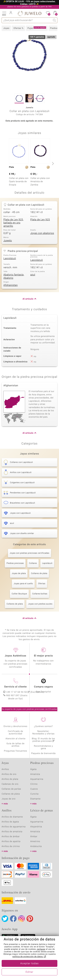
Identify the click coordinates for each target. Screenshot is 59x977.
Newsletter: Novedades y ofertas (43, 732)
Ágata (33, 769)
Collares (33, 563)
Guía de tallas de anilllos (16, 745)
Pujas (37, 28)
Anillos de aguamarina (14, 826)
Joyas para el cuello (23, 583)
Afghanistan (10, 285)
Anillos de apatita (11, 841)
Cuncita (34, 794)
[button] (4, 13)
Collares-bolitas (39, 593)
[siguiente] (52, 163)
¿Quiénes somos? (43, 726)
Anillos (5, 769)
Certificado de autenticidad (15, 732)
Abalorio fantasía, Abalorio (13, 276)
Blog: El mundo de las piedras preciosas (43, 740)
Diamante (35, 798)
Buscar (54, 20)
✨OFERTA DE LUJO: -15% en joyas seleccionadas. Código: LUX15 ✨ (29, 3)
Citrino (34, 784)
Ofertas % (18, 28)
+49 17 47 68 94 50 (16, 692)
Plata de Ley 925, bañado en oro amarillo (13, 223)
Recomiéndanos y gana (43, 747)
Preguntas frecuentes (15, 751)
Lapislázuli (9, 258)
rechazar (41, 949)
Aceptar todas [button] (29, 963)
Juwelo (7, 240)
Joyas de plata (19, 573)
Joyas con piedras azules (40, 604)
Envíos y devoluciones (15, 726)
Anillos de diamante (12, 816)
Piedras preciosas (15, 563)
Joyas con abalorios (42, 233)
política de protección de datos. (27, 956)
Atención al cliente (16, 738)
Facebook (13, 918)
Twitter (5, 918)
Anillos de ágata (10, 821)
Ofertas (41, 583)
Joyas (6, 28)
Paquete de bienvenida (43, 753)
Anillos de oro (9, 774)
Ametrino (35, 841)
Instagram (21, 918)
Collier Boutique (19, 593)
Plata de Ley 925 (40, 220)
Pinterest (30, 918)
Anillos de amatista (12, 831)
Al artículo (28, 299)
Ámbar (33, 836)
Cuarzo (34, 789)
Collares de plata (39, 573)
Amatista (35, 774)
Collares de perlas (11, 789)
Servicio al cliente (15, 687)
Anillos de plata (10, 779)
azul (32, 275)
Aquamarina (36, 779)
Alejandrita (36, 826)
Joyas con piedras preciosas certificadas (29, 553)
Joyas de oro (8, 798)
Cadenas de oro (10, 784)
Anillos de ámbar (11, 836)
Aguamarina (36, 821)
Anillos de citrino (11, 846)
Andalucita (36, 846)
